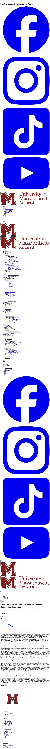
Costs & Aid (10, 286)
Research (4, 323)
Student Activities (8, 305)
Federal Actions (8, 340)
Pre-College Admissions (10, 292)
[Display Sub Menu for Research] (8, 324)
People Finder (8, 730)
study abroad (5, 598)
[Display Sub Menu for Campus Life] (9, 302)
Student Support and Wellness (11, 306)
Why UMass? (5, 310)
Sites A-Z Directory (9, 732)
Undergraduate (11, 256)
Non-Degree (10, 298)
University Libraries (11, 272)
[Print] (12, 626)
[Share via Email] (10, 625)
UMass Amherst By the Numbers (14, 319)
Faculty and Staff (8, 211)
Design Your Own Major (12, 257)
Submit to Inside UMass (12, 350)
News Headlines (8, 336)
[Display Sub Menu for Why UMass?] (9, 310)
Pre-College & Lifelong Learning (14, 269)
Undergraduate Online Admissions (12, 291)
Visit (9, 284)
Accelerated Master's (12, 259)
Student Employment (12, 301)
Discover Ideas (8, 312)
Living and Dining (8, 304)
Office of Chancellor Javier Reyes (11, 344)
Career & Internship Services (13, 275)
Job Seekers (7, 725)
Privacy (4, 744)
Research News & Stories (13, 331)
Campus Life (5, 302)
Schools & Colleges (11, 260)
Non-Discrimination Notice (8, 745)
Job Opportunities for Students (11, 356)
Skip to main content (4, 1)
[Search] (1, 591)
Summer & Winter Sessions (13, 266)
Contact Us (7, 358)
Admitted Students (11, 288)
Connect (9, 287)
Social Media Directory (9, 354)
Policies (6, 731)
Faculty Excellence (9, 327)
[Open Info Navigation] (0, 191)
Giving (4, 215)
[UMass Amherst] (25, 698)
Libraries (4, 216)
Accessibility (5, 746)
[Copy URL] (4, 621)
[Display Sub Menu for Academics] (8, 251)
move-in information (7, 593)
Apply (9, 285)
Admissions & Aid (6, 277)
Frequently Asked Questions (10, 346)
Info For (4, 206)
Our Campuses (11, 265)
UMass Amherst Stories (12, 322)
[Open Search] (1, 561)
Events (6, 337)
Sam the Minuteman (12, 321)
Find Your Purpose (9, 314)
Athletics (4, 214)
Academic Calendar (9, 727)
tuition (4, 596)
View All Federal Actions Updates (14, 342)
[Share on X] (7, 623)
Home (9, 282)
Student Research (8, 326)
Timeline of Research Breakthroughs (15, 332)
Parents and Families (9, 212)
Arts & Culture (8, 309)
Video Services (8, 355)
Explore (9, 283)
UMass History (11, 318)
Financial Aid (8, 293)
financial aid (5, 597)
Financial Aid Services (12, 295)
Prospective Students (9, 209)
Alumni (4, 213)
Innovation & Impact (9, 328)
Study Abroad (10, 267)
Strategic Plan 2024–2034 (10, 345)
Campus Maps (8, 729)
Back (5, 207)
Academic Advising (11, 274)
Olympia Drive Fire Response (11, 343)
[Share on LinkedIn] (9, 624)
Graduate (9, 258)
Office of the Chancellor (12, 320)
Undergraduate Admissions (10, 279)
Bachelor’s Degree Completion (14, 261)
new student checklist (7, 595)
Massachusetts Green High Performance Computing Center (29, 673)
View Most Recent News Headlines (15, 351)
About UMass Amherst (9, 316)
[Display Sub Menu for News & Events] (10, 334)
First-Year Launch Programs (13, 268)
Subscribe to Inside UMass (13, 352)
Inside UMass (8, 348)
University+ (10, 299)
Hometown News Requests (10, 353)
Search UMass (3, 590)
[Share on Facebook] (5, 622)
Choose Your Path (8, 313)
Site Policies (5, 743)
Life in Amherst (8, 308)
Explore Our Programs (12, 276)
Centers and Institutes (9, 333)
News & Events (6, 334)
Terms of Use (5, 747)
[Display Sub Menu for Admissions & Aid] (11, 277)
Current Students (8, 210)
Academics (5, 251)
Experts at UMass (8, 339)
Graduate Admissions (9, 289)
